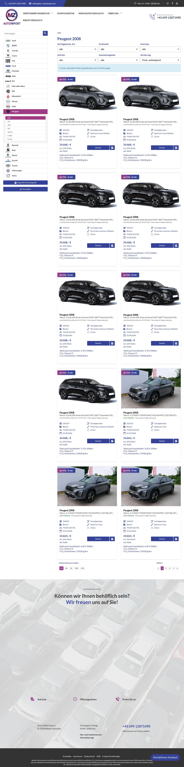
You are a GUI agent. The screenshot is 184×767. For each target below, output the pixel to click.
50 (71, 568)
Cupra (14, 55)
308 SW (9, 132)
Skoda (14, 155)
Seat (13, 150)
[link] (112, 147)
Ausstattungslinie (107, 55)
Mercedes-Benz (18, 86)
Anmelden (67, 756)
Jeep (13, 76)
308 (8, 128)
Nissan (14, 101)
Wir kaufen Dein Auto (91, 13)
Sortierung (145, 55)
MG (13, 91)
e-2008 (9, 135)
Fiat (13, 61)
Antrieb (61, 55)
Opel (13, 106)
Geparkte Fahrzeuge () (26, 182)
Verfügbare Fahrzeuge (36, 13)
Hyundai (15, 71)
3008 (9, 125)
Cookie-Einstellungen (111, 756)
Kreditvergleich (32, 20)
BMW (14, 45)
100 (76, 568)
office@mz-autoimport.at (44, 3)
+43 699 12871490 (17, 3)
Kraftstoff (104, 44)
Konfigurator (65, 13)
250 (82, 568)
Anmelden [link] (26, 189)
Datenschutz (89, 756)
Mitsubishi (16, 96)
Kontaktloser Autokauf (165, 757)
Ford (13, 66)
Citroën (14, 50)
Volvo (14, 175)
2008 (9, 118)
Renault (14, 145)
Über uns (113, 13)
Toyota (14, 165)
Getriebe (144, 44)
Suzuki (14, 160)
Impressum (77, 756)
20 (66, 568)
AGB (98, 756)
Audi (13, 40)
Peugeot (15, 111)
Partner (9, 139)
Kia (13, 81)
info (59, 32)
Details (98, 147)
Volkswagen (16, 170)
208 (8, 121)
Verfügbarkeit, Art (66, 44)
